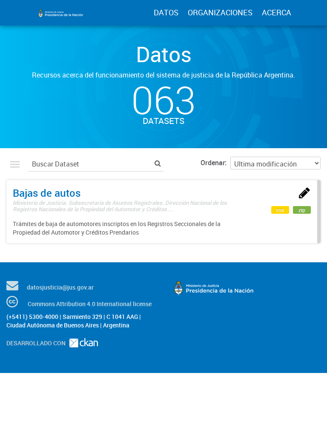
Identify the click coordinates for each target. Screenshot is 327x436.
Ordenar (213, 162)
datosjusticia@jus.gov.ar (60, 287)
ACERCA (276, 12)
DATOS (166, 12)
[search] (158, 163)
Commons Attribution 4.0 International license (90, 304)
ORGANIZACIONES (220, 12)
